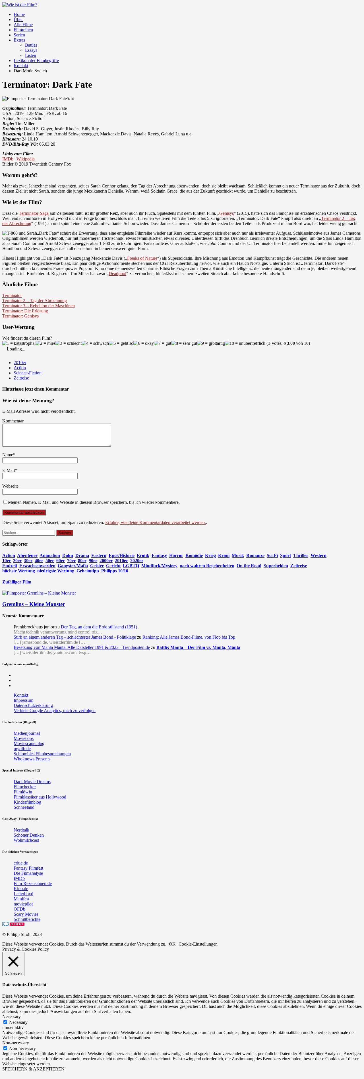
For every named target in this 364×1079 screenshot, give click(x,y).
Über (18, 19)
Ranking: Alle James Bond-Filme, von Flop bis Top (188, 637)
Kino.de (21, 888)
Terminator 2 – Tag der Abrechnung (34, 300)
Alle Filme (23, 24)
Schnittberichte (27, 919)
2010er (20, 362)
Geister (97, 565)
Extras (19, 40)
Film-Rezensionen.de (33, 883)
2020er (136, 560)
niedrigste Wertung (55, 570)
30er (28, 560)
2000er (106, 560)
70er (71, 560)
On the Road (249, 565)
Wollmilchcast (26, 840)
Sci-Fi (272, 555)
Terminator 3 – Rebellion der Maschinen (38, 305)
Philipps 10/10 (114, 570)
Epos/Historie (122, 555)
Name (7, 454)
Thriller (300, 555)
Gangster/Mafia (73, 565)
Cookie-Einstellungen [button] (198, 944)
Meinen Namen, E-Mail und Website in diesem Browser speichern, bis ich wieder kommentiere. (94, 502)
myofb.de (22, 748)
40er (39, 560)
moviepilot (23, 903)
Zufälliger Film (16, 581)
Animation (50, 555)
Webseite (10, 486)
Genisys (226, 213)
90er (93, 560)
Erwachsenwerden (37, 565)
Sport (285, 555)
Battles (31, 45)
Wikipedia (25, 158)
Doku (67, 555)
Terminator (12, 295)
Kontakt (21, 65)
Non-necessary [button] (15, 1042)
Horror (176, 555)
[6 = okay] (143, 343)
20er (17, 560)
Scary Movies (26, 914)
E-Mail (8, 470)
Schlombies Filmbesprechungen (42, 753)
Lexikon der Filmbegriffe (36, 60)
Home (19, 14)
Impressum (23, 700)
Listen (30, 55)
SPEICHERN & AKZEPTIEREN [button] (33, 1068)
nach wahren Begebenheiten (207, 565)
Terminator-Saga (34, 213)
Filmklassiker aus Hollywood (40, 797)
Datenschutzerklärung (33, 705)
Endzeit (9, 565)
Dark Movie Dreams (32, 781)
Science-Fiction (28, 372)
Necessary (18, 1022)
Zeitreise (21, 378)
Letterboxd (23, 893)
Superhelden (276, 565)
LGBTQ (131, 565)
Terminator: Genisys (20, 315)
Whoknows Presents (32, 758)
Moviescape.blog (29, 743)
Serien (19, 34)
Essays (31, 50)
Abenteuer (27, 555)
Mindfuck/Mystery (159, 565)
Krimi (223, 555)
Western (318, 555)
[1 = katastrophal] (19, 343)
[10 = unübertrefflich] (245, 343)
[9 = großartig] (211, 343)
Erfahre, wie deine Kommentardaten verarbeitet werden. (155, 522)
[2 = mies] (45, 343)
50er (50, 560)
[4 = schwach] (95, 343)
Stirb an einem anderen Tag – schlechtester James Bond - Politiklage (75, 637)
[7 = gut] (162, 343)
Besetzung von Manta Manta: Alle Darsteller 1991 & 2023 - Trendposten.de (82, 647)
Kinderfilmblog (27, 802)
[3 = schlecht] (68, 343)
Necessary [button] (11, 1016)
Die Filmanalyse (28, 873)
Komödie (194, 555)
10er (6, 560)
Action (20, 367)
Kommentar (13, 420)
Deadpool (117, 273)
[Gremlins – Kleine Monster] (39, 593)
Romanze (255, 555)
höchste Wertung (18, 570)
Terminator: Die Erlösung (25, 310)
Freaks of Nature (142, 258)
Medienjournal (27, 733)
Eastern (98, 555)
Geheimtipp (87, 570)
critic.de (21, 863)
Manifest (21, 898)
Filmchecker (25, 786)
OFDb (19, 909)
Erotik (143, 555)
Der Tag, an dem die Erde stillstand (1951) (99, 626)
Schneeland (24, 807)
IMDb (7, 158)
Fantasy (159, 555)
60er (60, 560)
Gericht (113, 565)
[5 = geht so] (121, 343)
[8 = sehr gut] (184, 343)
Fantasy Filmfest (28, 868)
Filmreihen (23, 29)
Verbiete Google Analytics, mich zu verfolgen (55, 710)
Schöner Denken (29, 835)
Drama (82, 555)
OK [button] (172, 944)
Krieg (210, 555)
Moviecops (24, 738)
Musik (238, 555)
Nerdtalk (21, 830)
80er (82, 560)
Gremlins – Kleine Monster (33, 604)
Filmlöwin (23, 791)
